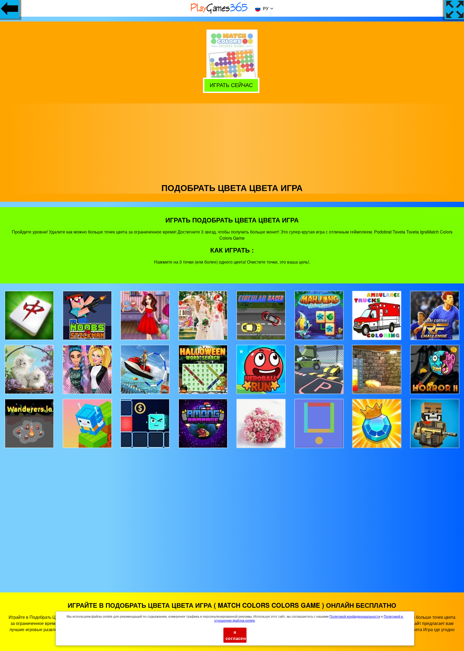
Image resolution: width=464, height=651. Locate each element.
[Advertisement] (232, 141)
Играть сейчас (232, 84)
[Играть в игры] (219, 13)
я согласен (236, 635)
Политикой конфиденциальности (354, 616)
